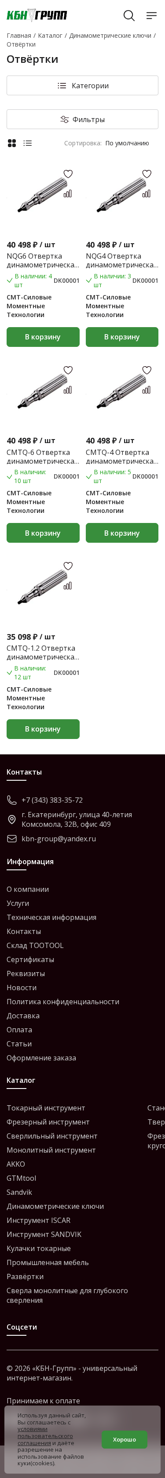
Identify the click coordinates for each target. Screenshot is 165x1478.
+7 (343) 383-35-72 (52, 800)
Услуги (18, 903)
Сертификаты (30, 959)
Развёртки (25, 1276)
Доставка (23, 1015)
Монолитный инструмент (51, 1150)
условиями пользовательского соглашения (45, 1435)
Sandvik (19, 1192)
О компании (28, 889)
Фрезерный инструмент (48, 1122)
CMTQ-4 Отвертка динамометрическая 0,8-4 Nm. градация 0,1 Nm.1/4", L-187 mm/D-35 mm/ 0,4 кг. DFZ (121, 456)
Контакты (24, 931)
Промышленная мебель (48, 1262)
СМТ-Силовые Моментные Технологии (29, 306)
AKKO (16, 1164)
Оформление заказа (41, 1058)
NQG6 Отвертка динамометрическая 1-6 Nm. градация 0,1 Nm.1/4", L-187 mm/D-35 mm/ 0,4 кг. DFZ (42, 260)
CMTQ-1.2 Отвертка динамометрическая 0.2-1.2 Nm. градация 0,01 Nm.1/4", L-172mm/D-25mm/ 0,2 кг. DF (42, 652)
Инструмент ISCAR (38, 1220)
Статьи (19, 1044)
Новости (22, 987)
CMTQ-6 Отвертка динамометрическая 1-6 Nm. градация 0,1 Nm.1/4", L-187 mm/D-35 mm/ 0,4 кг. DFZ (42, 456)
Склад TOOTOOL (35, 945)
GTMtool (21, 1178)
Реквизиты (26, 973)
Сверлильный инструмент (52, 1136)
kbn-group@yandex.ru (59, 839)
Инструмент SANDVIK (44, 1234)
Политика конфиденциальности (63, 1001)
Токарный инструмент (46, 1108)
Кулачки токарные (39, 1248)
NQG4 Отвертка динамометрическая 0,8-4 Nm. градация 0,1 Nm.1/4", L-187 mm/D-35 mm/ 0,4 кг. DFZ (121, 260)
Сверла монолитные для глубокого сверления (67, 1295)
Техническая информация (51, 917)
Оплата (19, 1030)
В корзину (43, 337)
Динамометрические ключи (55, 1206)
